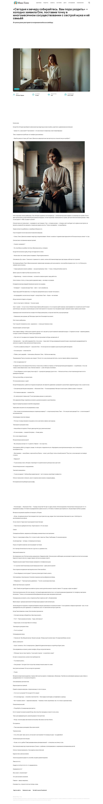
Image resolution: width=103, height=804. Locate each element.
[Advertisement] (51, 36)
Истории (59, 2)
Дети (65, 2)
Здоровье (38, 2)
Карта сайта (17, 790)
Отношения (71, 2)
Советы (52, 2)
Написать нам (27, 790)
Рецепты (46, 2)
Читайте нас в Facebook (40, 790)
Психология (80, 2)
